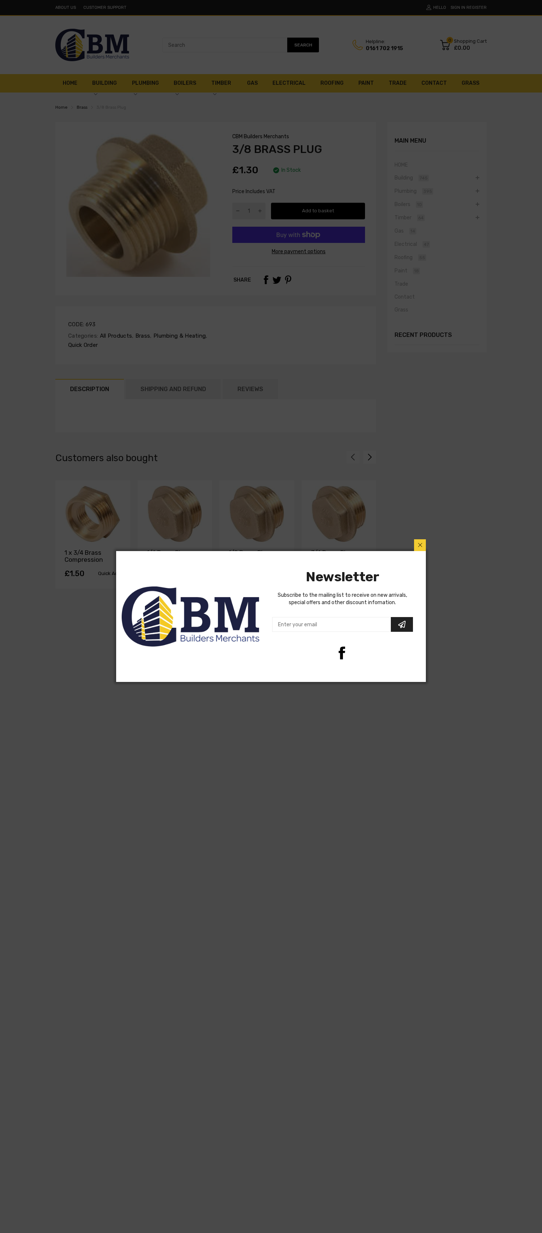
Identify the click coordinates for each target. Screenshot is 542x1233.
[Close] (420, 545)
